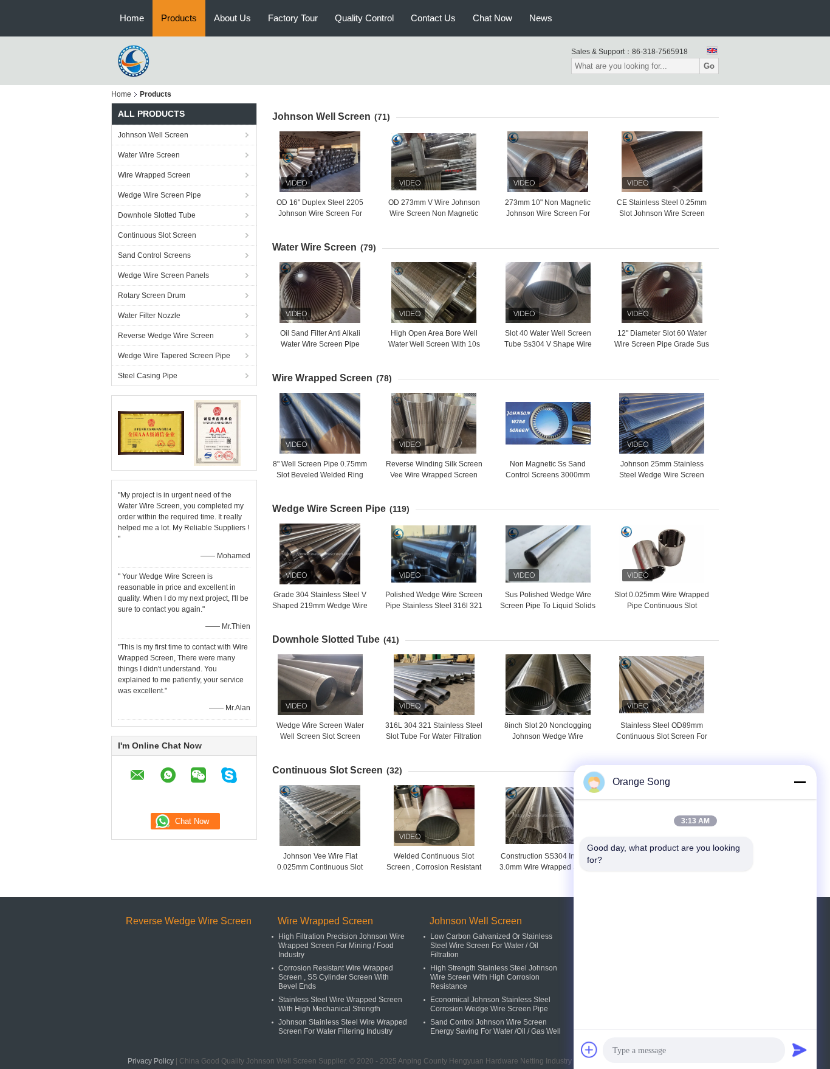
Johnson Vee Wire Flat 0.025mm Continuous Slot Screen (320, 867)
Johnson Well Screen (153, 135)
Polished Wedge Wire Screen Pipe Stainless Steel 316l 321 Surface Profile (433, 605)
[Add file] (589, 1049)
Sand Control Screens (154, 255)
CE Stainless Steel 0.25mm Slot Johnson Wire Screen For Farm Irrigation (662, 213)
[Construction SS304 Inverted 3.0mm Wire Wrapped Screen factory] (548, 815)
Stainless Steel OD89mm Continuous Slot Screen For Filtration (661, 736)
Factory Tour (293, 18)
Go (709, 66)
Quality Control (364, 18)
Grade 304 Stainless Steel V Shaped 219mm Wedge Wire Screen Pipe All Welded (320, 605)
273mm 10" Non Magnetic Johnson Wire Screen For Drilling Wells (548, 213)
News (540, 18)
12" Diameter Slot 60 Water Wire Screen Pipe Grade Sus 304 (661, 344)
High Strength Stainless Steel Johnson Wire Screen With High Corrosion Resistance (493, 977)
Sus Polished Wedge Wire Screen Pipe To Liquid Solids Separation (547, 605)
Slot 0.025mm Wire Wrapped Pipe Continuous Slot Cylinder (661, 605)
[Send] (799, 1049)
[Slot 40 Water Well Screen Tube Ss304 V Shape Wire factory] (548, 292)
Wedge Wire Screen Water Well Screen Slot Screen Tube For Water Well (320, 736)
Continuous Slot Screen (157, 235)
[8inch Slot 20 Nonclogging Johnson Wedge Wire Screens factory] (548, 684)
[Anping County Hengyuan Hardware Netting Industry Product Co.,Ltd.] (135, 60)
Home (132, 18)
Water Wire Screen (149, 155)
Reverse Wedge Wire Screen (166, 335)
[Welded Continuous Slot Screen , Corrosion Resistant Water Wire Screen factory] (433, 815)
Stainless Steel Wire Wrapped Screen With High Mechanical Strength (340, 1004)
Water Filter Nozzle (149, 315)
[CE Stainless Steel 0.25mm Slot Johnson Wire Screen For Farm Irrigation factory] (661, 161)
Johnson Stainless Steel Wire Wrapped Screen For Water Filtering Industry (342, 1027)
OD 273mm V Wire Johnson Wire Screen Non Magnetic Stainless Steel (434, 213)
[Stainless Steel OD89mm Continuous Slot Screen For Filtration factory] (661, 684)
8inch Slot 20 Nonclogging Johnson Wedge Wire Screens (548, 736)
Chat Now (492, 17)
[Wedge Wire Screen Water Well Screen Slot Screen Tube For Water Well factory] (320, 684)
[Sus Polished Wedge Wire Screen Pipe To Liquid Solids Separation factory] (548, 554)
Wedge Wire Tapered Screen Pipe (174, 355)
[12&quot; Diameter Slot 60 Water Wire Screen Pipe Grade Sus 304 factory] (661, 292)
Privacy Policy (151, 1061)
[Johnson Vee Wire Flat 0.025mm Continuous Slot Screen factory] (320, 815)
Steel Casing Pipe (147, 376)
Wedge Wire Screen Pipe (159, 195)
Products (179, 18)
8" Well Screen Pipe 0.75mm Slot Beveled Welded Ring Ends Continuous (320, 475)
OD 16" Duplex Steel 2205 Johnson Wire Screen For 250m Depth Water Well (319, 213)
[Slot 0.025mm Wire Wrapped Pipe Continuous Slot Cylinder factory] (661, 554)
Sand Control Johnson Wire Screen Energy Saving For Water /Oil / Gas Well (495, 1027)
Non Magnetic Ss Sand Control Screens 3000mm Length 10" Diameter (548, 475)
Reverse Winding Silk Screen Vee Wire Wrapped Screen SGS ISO (434, 475)
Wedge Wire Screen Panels (163, 275)
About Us (232, 18)
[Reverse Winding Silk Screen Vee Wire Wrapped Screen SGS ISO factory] (433, 423)
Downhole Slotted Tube (157, 215)
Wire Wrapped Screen (154, 175)
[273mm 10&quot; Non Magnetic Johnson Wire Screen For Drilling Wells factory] (548, 161)
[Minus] (799, 782)
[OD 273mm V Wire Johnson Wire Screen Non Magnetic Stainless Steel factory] (433, 161)
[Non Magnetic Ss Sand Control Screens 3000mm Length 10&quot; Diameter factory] (548, 423)
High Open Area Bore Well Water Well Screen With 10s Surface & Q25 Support (434, 344)
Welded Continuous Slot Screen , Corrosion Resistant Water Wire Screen (433, 867)
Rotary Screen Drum (151, 295)
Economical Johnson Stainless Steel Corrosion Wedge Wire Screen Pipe (490, 1004)
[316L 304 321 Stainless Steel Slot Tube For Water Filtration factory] (433, 684)
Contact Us (433, 18)
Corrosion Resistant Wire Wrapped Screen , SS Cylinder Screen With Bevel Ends (335, 977)
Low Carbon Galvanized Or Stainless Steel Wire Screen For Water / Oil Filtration (491, 945)
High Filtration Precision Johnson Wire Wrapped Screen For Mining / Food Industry (341, 945)
